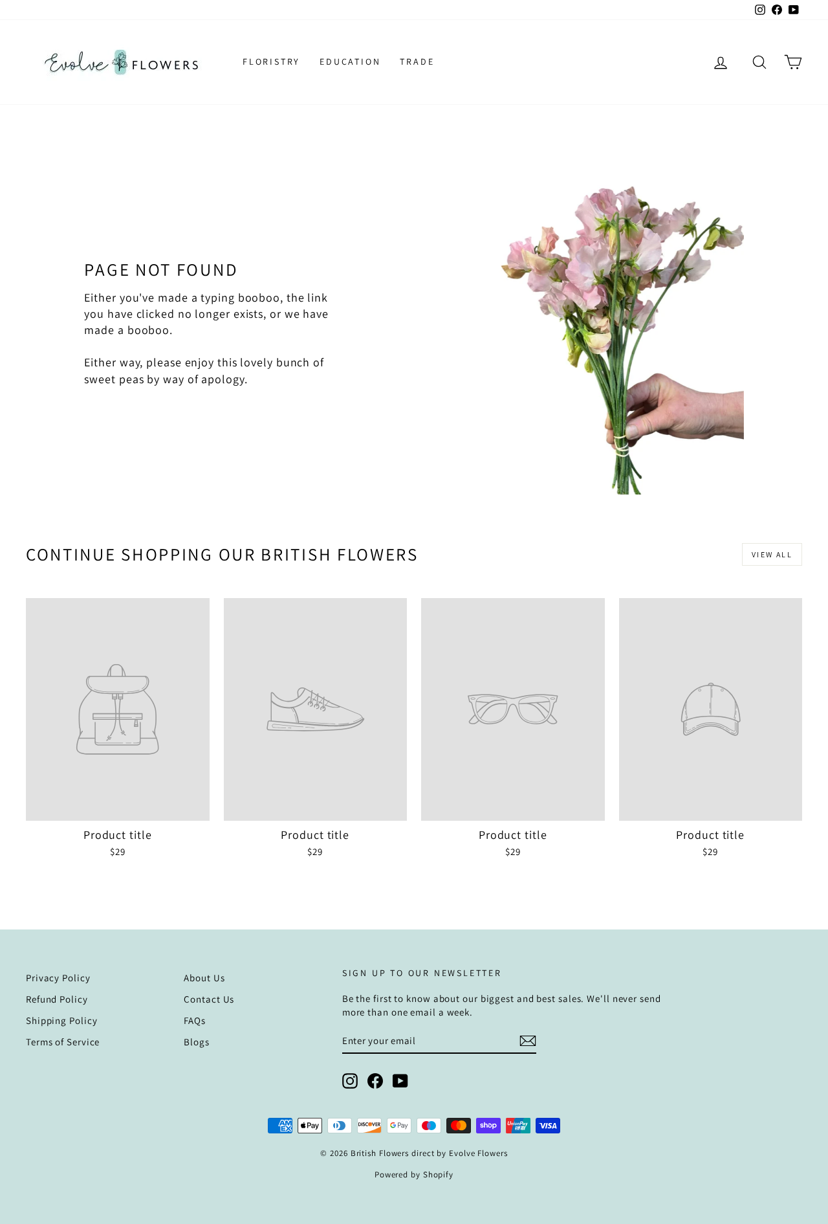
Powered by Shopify (414, 1174)
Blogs (197, 1042)
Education (350, 61)
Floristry (271, 61)
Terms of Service (63, 1042)
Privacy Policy (58, 978)
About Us (204, 978)
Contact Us (209, 999)
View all (772, 554)
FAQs (195, 1020)
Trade (417, 61)
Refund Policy (57, 999)
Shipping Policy (62, 1020)
